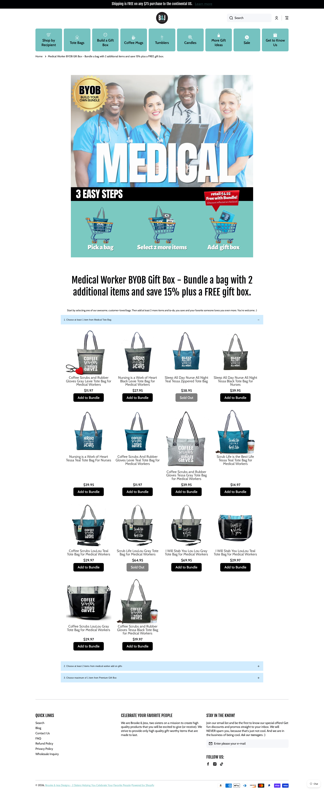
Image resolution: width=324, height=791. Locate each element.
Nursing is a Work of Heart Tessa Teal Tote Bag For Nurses (88, 458)
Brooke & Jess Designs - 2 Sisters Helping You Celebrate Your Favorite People (88, 785)
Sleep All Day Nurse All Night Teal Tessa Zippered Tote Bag (186, 379)
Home (39, 56)
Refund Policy (44, 743)
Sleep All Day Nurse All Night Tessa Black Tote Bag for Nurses (235, 381)
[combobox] (249, 18)
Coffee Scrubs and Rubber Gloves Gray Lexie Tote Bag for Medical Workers (88, 381)
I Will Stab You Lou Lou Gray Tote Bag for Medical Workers (186, 552)
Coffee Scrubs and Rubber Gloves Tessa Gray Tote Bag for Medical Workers (186, 475)
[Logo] (162, 18)
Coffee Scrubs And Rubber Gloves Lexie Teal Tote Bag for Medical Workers (138, 460)
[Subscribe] (284, 743)
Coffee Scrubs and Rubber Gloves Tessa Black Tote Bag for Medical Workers (137, 630)
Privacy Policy (44, 749)
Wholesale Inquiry (47, 754)
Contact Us (42, 733)
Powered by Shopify (142, 785)
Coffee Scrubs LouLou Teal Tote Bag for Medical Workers (88, 552)
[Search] (230, 18)
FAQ (38, 738)
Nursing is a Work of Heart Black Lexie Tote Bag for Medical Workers (137, 381)
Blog (38, 728)
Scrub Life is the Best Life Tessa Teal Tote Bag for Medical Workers (235, 460)
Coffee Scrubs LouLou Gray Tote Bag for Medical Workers (88, 628)
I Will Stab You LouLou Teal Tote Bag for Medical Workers (235, 552)
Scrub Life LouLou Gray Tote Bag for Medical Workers (137, 552)
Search (39, 723)
